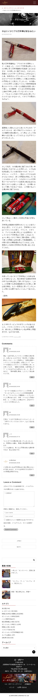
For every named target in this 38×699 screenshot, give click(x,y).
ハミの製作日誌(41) (8, 619)
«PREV (19, 541)
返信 (32, 377)
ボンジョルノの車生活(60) (10, 616)
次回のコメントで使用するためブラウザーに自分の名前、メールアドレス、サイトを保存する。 (19, 523)
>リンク (11, 687)
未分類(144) (6, 608)
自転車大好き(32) (8, 637)
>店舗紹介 (27, 684)
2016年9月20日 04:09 (14, 415)
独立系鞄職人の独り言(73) (10, 622)
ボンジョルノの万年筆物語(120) (12, 632)
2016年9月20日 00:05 (14, 351)
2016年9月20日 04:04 (14, 386)
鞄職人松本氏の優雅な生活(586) (12, 614)
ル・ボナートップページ (8, 8)
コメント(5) (17, 336)
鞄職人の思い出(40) (8, 627)
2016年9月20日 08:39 (14, 463)
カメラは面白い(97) (8, 635)
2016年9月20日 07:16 (14, 436)
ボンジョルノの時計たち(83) (11, 624)
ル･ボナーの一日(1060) (9, 611)
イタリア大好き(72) (8, 629)
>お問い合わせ (22, 687)
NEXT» (19, 547)
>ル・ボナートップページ (13, 684)
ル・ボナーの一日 (19, 8)
